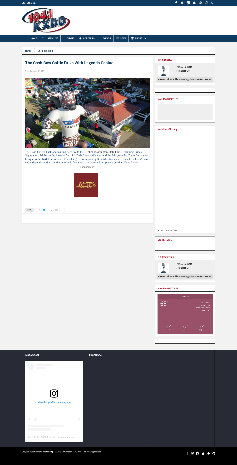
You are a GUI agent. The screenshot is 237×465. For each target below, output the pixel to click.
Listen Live (51, 38)
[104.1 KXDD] (46, 20)
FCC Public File (80, 451)
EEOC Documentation (63, 451)
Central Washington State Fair (102, 151)
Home (34, 38)
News (123, 38)
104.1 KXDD (34, 437)
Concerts (89, 38)
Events (107, 38)
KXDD (182, 71)
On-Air (70, 38)
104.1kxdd (49, 437)
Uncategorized (45, 50)
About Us (140, 38)
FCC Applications (94, 451)
